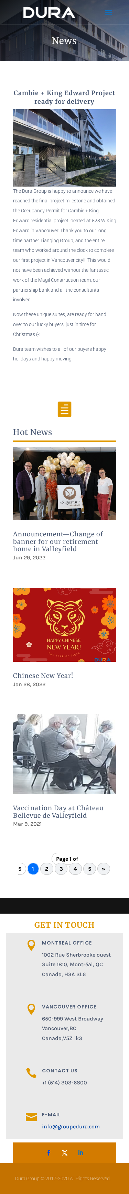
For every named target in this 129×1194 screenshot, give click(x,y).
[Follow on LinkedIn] (80, 1152)
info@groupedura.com (71, 1126)
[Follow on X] (64, 1152)
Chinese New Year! (43, 676)
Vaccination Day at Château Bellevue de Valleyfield (58, 811)
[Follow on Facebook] (48, 1152)
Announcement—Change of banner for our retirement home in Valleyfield (58, 541)
